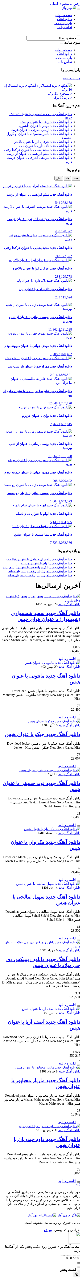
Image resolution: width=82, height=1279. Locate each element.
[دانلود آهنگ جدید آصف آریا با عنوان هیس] (51, 1009)
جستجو (71, 38)
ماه (67, 178)
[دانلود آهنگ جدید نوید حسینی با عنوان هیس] (49, 770)
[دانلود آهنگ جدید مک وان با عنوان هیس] (52, 829)
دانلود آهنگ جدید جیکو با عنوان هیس (42, 734)
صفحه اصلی (63, 15)
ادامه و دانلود (67, 658)
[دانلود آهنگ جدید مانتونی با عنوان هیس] (52, 662)
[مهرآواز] (69, 7)
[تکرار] (61, 1255)
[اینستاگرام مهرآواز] (42, 1215)
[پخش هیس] (78, 718)
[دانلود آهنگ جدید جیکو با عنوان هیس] (54, 721)
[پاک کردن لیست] (76, 1274)
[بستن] (78, 1270)
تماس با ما (64, 27)
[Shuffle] (78, 1255)
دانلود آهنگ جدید (69, 604)
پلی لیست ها (63, 23)
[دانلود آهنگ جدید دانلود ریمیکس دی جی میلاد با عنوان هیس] (41, 946)
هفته (76, 178)
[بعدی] (74, 1255)
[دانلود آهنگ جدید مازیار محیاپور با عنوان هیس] (47, 1067)
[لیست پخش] (78, 1266)
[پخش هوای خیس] (78, 659)
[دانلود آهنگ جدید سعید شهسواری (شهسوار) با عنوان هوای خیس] (41, 600)
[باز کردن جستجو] (78, 35)
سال (58, 178)
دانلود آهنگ (64, 19)
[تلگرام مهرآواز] (68, 1215)
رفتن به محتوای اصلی (65, 3)
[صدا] (78, 1263)
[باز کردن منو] (78, 8)
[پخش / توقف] (70, 1255)
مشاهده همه (71, 78)
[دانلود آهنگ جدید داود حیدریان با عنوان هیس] (48, 1126)
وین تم (48, 1230)
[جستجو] (78, 39)
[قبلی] (66, 1255)
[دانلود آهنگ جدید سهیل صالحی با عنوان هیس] (48, 883)
